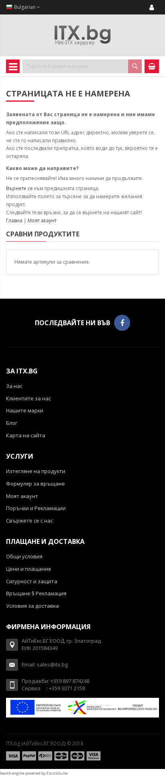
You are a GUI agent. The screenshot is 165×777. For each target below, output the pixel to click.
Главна (14, 220)
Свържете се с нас (29, 520)
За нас (14, 386)
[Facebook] (122, 323)
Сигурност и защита (31, 581)
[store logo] (82, 35)
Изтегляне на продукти (35, 471)
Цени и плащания (28, 568)
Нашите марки (24, 410)
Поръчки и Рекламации (36, 508)
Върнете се (19, 188)
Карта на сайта (25, 435)
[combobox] (82, 66)
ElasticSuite (57, 773)
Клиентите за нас (28, 398)
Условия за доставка (32, 605)
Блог (11, 422)
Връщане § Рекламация (36, 593)
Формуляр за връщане (35, 483)
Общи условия (24, 556)
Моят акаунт (42, 220)
